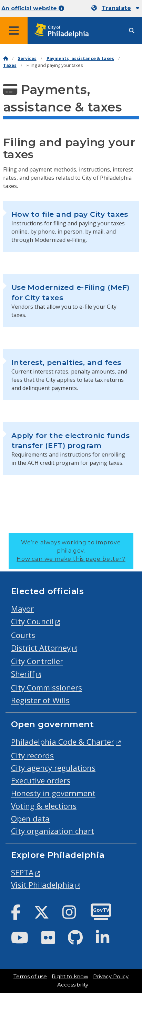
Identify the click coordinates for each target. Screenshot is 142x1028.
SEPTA (22, 872)
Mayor (22, 608)
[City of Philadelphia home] (63, 30)
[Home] (5, 58)
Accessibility (72, 985)
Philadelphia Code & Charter (62, 741)
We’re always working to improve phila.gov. (71, 550)
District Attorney (41, 647)
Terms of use (30, 976)
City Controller (37, 661)
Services (27, 58)
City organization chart (52, 831)
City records (32, 755)
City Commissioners (46, 687)
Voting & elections (44, 806)
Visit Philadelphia (42, 884)
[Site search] (131, 31)
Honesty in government (53, 793)
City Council (32, 621)
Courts (23, 635)
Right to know (70, 976)
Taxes (10, 65)
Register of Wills (40, 700)
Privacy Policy (111, 976)
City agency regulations (53, 768)
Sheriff (22, 674)
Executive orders (40, 780)
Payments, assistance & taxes (80, 58)
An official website (30, 8)
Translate (116, 8)
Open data (30, 818)
